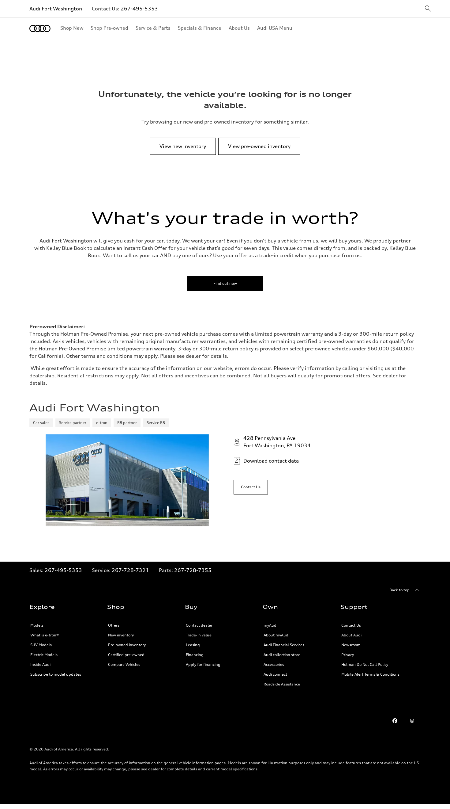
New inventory (121, 635)
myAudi (270, 625)
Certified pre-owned (126, 654)
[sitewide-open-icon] (428, 9)
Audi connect (275, 674)
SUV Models (41, 645)
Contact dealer (199, 625)
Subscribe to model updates (55, 674)
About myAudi (276, 635)
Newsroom (351, 645)
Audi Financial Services (284, 645)
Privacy (347, 654)
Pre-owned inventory (127, 645)
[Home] (40, 28)
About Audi (351, 635)
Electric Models (44, 654)
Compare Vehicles (124, 664)
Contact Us (351, 625)
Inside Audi (40, 664)
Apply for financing (203, 664)
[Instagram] (412, 720)
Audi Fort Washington (55, 9)
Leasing (193, 645)
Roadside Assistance (282, 684)
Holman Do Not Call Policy (364, 664)
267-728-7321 (130, 570)
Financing (195, 654)
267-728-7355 (193, 570)
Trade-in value (199, 635)
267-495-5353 (139, 9)
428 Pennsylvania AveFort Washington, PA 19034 (277, 441)
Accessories (274, 664)
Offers (113, 625)
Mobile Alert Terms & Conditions (370, 674)
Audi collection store (282, 654)
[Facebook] (394, 720)
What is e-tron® (44, 635)
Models (36, 625)
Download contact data (271, 461)
